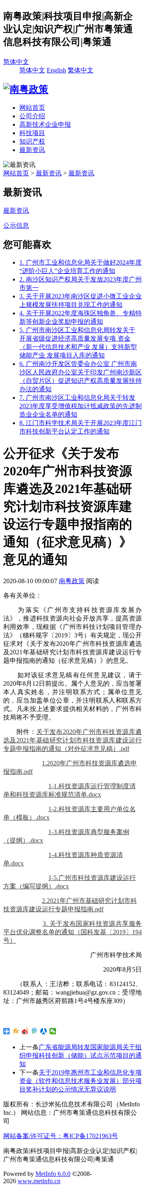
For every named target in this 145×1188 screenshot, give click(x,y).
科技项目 (32, 132)
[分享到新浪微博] (25, 1031)
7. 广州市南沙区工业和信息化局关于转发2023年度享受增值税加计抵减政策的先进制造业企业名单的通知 (80, 406)
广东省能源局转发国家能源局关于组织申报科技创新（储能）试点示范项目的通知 (80, 1055)
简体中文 (16, 61)
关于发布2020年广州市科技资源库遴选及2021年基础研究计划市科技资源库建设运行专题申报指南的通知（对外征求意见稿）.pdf (72, 740)
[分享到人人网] (43, 1031)
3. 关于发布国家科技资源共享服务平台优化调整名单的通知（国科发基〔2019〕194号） (72, 932)
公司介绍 (32, 116)
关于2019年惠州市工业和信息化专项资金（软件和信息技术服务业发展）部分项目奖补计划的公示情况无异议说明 (80, 1081)
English (56, 70)
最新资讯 (32, 149)
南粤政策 (72, 581)
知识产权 (32, 141)
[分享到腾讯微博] (34, 1031)
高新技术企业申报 (45, 124)
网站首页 (32, 107)
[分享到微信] (53, 1031)
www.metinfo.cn (39, 1181)
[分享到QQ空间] (15, 1031)
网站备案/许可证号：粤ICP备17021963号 (60, 1136)
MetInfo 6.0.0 (52, 1173)
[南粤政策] (25, 89)
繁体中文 (80, 70)
